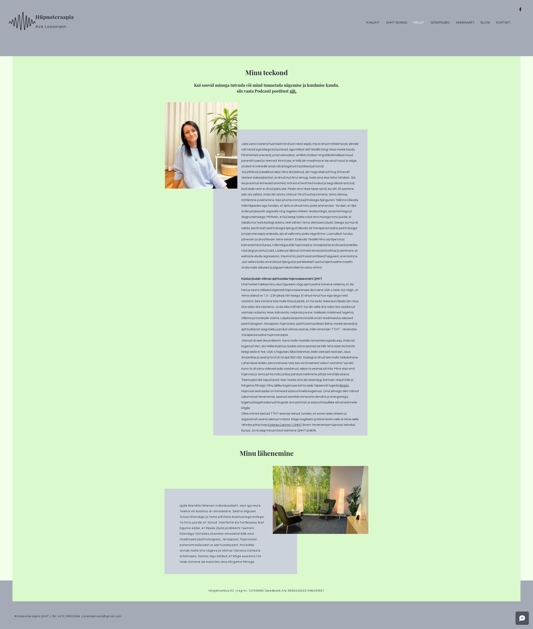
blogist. (344, 385)
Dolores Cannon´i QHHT (285, 424)
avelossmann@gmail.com (102, 616)
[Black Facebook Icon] (520, 9)
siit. (293, 91)
